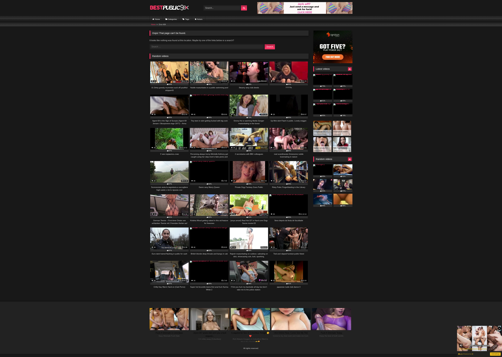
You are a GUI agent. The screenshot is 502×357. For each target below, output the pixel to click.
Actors (199, 19)
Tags (187, 19)
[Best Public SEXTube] (169, 8)
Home (157, 19)
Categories (172, 19)
